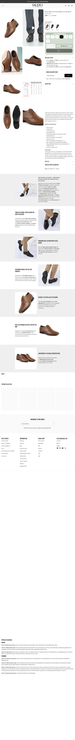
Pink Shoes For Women (39, 668)
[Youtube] (63, 448)
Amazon (58, 440)
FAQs (2, 448)
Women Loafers (44, 662)
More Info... (68, 78)
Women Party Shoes (51, 658)
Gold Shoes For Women (53, 667)
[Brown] (57, 26)
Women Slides (67, 662)
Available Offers (49, 58)
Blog (21, 446)
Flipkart (58, 446)
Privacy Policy (23, 451)
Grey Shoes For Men (37, 652)
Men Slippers (23, 649)
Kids (39, 456)
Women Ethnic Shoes (31, 658)
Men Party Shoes (45, 645)
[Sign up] (53, 423)
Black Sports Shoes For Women (29, 670)
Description (48, 84)
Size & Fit (47, 161)
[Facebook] (57, 448)
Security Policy (23, 458)
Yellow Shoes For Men (13, 653)
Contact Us (4, 456)
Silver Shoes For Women (51, 668)
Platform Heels (28, 673)
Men (39, 446)
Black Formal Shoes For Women (14, 670)
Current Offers (4, 453)
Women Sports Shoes (61, 658)
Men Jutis (44, 647)
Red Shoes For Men (56, 652)
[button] (48, 13)
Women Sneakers (21, 664)
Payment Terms (23, 448)
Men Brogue (24, 647)
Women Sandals (60, 662)
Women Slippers (5, 664)
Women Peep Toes (52, 662)
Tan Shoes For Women (29, 668)
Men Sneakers (34, 649)
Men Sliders (28, 649)
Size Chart (68, 33)
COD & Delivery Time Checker (7, 451)
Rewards (22, 440)
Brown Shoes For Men (28, 652)
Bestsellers (40, 443)
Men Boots (18, 647)
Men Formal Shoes (37, 645)
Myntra (58, 443)
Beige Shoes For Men (66, 652)
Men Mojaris (63, 647)
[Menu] (3, 5)
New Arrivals (41, 440)
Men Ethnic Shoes (28, 645)
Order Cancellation (5, 446)
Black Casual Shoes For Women (58, 670)
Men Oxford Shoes (8, 649)
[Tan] (47, 26)
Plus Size (40, 451)
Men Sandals (16, 649)
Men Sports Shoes (53, 645)
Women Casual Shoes (22, 658)
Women (40, 448)
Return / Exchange (5, 443)
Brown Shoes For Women (31, 667)
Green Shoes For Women (18, 668)
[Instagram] (60, 448)
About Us (22, 443)
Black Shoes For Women (19, 667)
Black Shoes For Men (17, 652)
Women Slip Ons (12, 664)
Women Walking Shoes (30, 664)
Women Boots (28, 662)
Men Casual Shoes (19, 645)
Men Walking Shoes (42, 649)
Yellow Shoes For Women (62, 668)
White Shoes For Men (47, 652)
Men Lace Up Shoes (37, 647)
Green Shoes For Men (33, 653)
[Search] (65, 5)
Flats (18, 673)
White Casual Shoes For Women (43, 670)
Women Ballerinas (21, 662)
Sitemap (22, 463)
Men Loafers (50, 647)
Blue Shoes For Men (23, 653)
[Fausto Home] (37, 5)
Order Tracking (4, 440)
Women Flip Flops (36, 662)
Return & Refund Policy (25, 453)
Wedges (33, 673)
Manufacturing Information (52, 165)
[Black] (52, 26)
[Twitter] (65, 448)
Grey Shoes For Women (43, 667)
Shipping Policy (23, 466)
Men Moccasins (57, 647)
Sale (39, 453)
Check (68, 75)
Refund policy (23, 456)
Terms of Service (23, 461)
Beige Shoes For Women (7, 668)
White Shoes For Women (65, 667)
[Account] (68, 5)
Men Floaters (30, 647)
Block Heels (22, 673)
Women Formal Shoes (42, 658)
